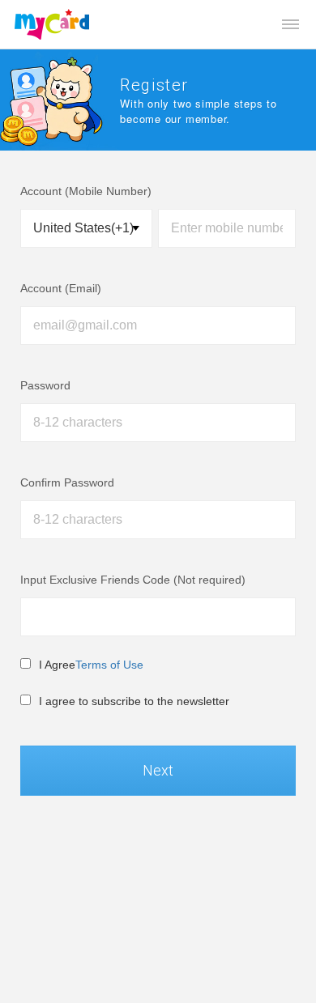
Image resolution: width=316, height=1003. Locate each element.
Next (158, 770)
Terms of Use (109, 664)
